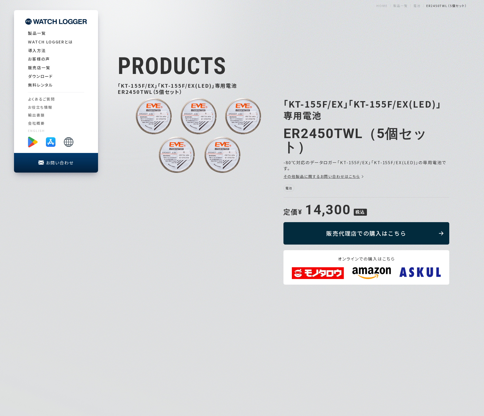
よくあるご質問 (41, 99)
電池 (325, 390)
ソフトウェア (386, 386)
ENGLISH (36, 130)
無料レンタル (40, 85)
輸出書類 (36, 115)
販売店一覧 (39, 67)
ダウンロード (40, 76)
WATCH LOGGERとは (50, 42)
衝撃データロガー (336, 365)
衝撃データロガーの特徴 (397, 379)
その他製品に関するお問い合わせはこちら (321, 176)
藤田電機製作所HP (446, 359)
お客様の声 (39, 59)
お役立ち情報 (40, 107)
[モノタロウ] (318, 273)
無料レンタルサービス (394, 352)
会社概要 (36, 123)
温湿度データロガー (338, 377)
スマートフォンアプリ (393, 372)
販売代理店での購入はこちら (366, 233)
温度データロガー (336, 371)
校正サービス (387, 366)
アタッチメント (333, 384)
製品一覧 (37, 33)
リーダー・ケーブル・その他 (343, 396)
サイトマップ (439, 366)
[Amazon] (371, 273)
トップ (320, 352)
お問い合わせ (60, 163)
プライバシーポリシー (447, 352)
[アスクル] (420, 272)
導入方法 (37, 50)
